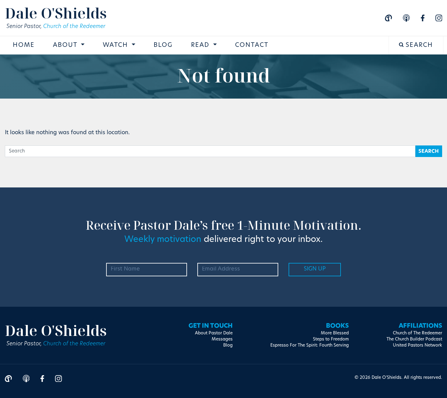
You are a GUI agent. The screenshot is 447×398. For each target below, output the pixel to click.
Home (24, 45)
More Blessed (335, 333)
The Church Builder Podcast (414, 339)
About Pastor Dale (214, 333)
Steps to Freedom (331, 339)
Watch (116, 45)
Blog (163, 45)
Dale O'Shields (56, 13)
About (66, 45)
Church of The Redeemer (417, 333)
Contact (252, 45)
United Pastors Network (417, 345)
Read (201, 45)
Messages (222, 339)
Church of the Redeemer (74, 27)
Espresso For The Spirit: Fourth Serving (309, 345)
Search (418, 45)
